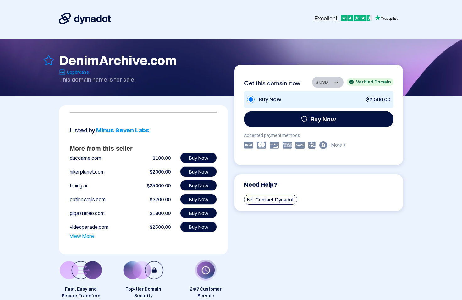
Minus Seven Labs (123, 130)
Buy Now (323, 119)
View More (82, 236)
